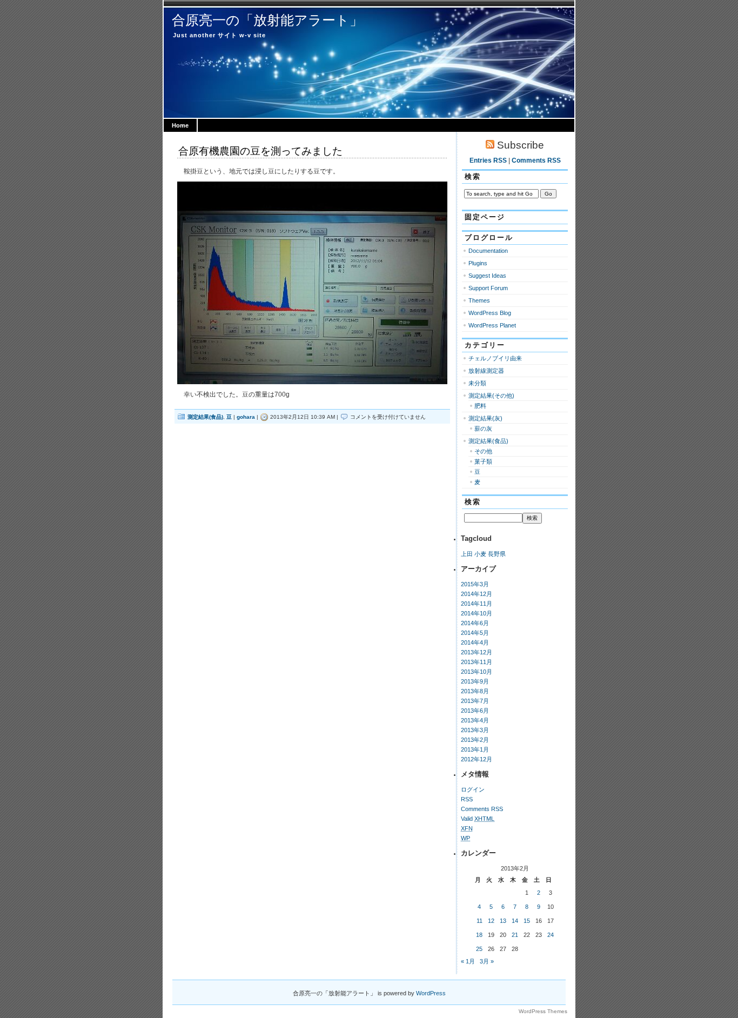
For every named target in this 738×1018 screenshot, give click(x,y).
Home (180, 125)
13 (503, 920)
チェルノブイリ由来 (495, 358)
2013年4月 (475, 720)
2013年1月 (475, 749)
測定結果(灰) (485, 418)
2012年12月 (476, 759)
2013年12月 (476, 652)
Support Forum (488, 288)
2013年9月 (475, 681)
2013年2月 (475, 739)
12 (491, 920)
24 (550, 935)
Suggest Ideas (487, 275)
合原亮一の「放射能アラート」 (267, 20)
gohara (246, 417)
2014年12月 (476, 594)
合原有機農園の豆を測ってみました (260, 151)
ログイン (473, 789)
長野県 (497, 554)
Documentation (488, 250)
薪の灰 (483, 428)
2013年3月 (475, 730)
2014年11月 (476, 603)
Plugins (477, 263)
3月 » (487, 961)
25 (479, 949)
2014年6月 (475, 623)
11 (479, 920)
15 (527, 920)
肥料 (480, 406)
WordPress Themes (543, 1011)
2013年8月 (475, 691)
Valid (477, 818)
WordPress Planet (492, 325)
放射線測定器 (486, 370)
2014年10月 (476, 613)
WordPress (431, 993)
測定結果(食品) (205, 417)
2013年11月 (476, 662)
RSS (467, 799)
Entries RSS (488, 160)
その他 (483, 451)
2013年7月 (475, 701)
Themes (479, 300)
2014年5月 (475, 632)
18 (479, 935)
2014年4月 (475, 642)
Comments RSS (536, 160)
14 (515, 920)
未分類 (477, 383)
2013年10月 (476, 671)
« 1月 (468, 961)
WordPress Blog (489, 313)
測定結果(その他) (491, 395)
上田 (467, 554)
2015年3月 (475, 584)
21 (515, 935)
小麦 (480, 554)
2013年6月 (475, 710)
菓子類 (483, 461)
